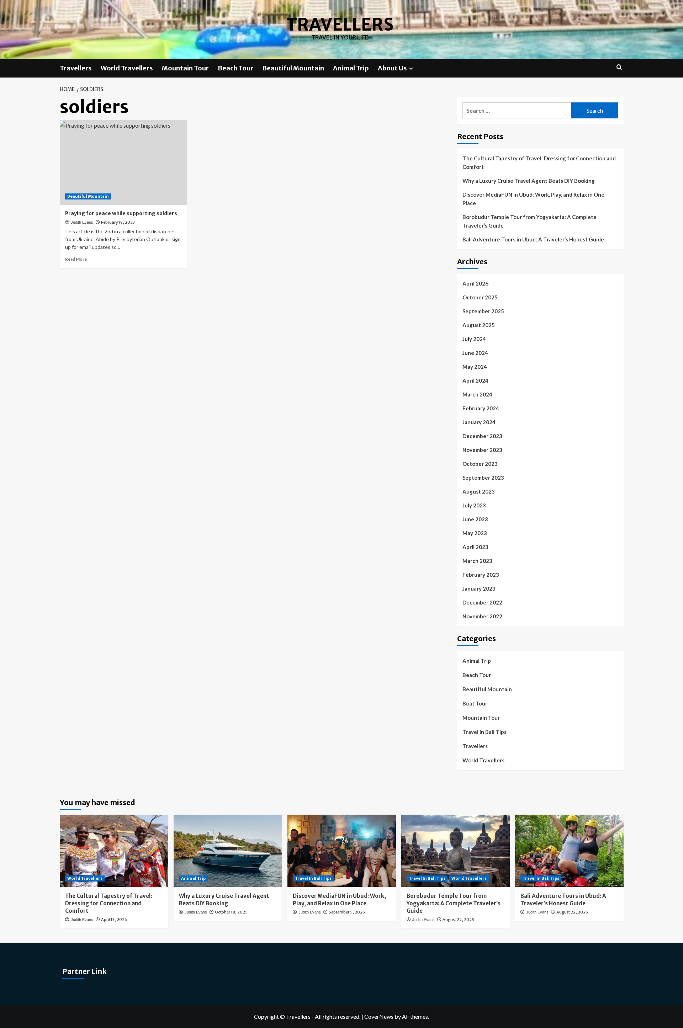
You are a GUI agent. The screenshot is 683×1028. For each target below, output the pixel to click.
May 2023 (474, 533)
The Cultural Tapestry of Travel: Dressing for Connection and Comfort (539, 162)
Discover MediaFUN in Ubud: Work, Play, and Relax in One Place (533, 198)
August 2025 (478, 325)
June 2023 (475, 519)
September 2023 (483, 477)
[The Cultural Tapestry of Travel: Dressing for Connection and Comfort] (114, 851)
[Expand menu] (411, 68)
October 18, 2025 (231, 912)
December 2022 (482, 602)
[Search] (619, 67)
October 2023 (480, 463)
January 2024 (479, 422)
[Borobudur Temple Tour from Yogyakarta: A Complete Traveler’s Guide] (455, 851)
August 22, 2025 (458, 919)
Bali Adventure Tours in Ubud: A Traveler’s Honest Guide (533, 239)
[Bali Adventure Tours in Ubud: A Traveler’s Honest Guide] (569, 851)
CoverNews (378, 1016)
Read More (76, 259)
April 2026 (475, 283)
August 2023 (478, 491)
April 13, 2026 (114, 919)
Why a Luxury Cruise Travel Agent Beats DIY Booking (528, 180)
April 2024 (475, 380)
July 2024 (474, 339)
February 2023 (480, 574)
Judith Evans (82, 222)
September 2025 (483, 311)
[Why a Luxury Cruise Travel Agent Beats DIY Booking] (228, 851)
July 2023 (474, 505)
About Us (392, 68)
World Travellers (127, 68)
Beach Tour (235, 68)
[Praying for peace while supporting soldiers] (123, 162)
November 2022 (482, 616)
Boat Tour (474, 703)
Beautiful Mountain (293, 68)
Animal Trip (351, 68)
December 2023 (482, 436)
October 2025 (480, 297)
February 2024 (480, 408)
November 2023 (482, 450)
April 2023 (475, 547)
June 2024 (475, 353)
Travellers (339, 24)
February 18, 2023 (118, 222)
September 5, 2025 (347, 912)
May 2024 (474, 366)
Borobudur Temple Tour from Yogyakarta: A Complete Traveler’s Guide (529, 221)
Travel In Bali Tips (484, 732)
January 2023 (479, 588)
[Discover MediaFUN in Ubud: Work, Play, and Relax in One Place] (341, 851)
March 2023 (477, 561)
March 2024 (477, 394)
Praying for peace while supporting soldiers (121, 213)
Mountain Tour (185, 68)
